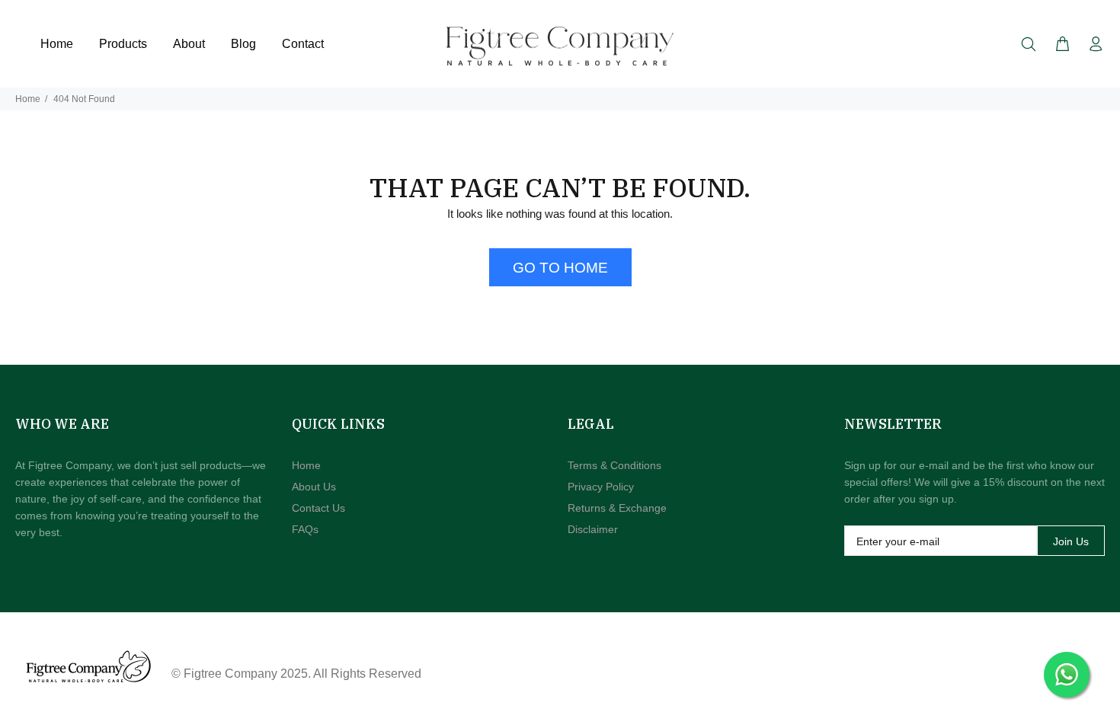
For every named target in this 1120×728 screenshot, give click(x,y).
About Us (314, 487)
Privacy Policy (601, 487)
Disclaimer (593, 529)
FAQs (305, 529)
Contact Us (318, 508)
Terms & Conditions (614, 465)
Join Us (1071, 541)
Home (27, 99)
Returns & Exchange (617, 508)
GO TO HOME (560, 268)
